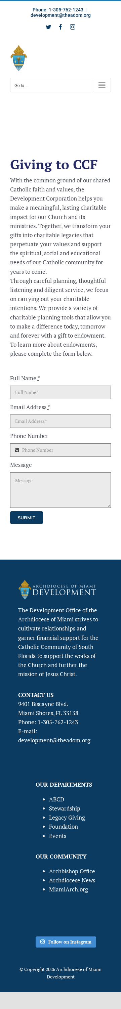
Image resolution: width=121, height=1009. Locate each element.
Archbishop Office (72, 871)
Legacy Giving (67, 817)
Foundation (63, 826)
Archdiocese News (72, 880)
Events (57, 836)
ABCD (56, 799)
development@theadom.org (61, 15)
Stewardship (64, 808)
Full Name (25, 378)
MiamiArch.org (68, 889)
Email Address (30, 407)
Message (21, 465)
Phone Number (29, 436)
